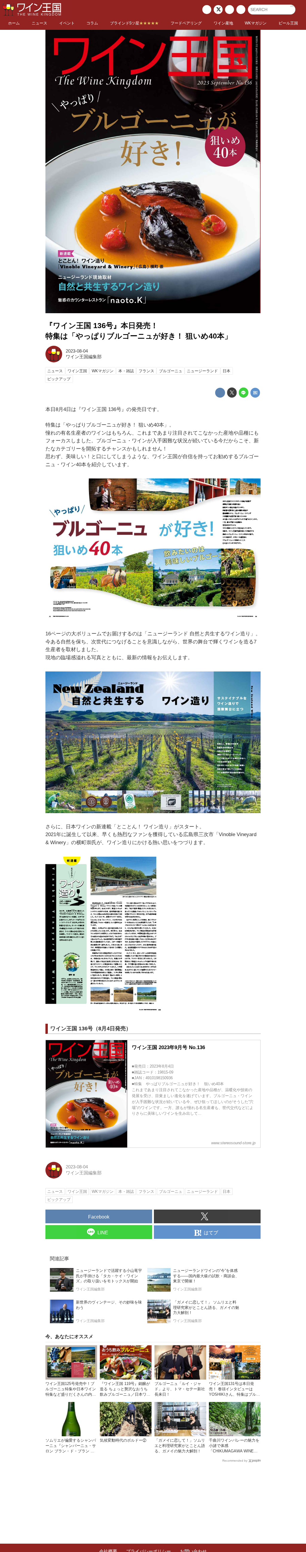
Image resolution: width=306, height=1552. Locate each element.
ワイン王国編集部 (84, 356)
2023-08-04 (77, 351)
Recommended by (234, 1460)
